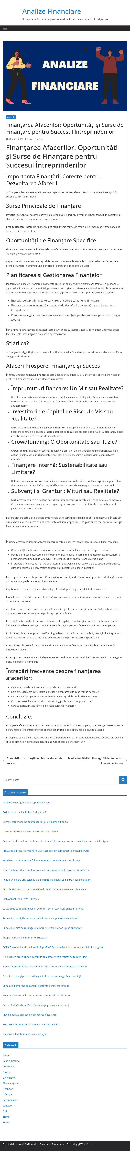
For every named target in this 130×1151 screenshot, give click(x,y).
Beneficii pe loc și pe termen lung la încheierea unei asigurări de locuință (42, 976)
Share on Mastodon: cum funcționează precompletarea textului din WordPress (46, 870)
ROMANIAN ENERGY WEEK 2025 (21, 899)
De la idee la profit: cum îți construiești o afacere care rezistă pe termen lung (44, 956)
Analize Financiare (51, 11)
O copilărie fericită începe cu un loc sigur (25, 1034)
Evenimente (9, 1077)
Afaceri (10, 117)
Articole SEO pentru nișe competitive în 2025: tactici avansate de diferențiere (44, 889)
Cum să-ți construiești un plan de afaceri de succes (34, 760)
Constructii (8, 1066)
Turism (6, 1122)
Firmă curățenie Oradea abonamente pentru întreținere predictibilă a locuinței (45, 966)
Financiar (8, 1088)
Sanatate (8, 1105)
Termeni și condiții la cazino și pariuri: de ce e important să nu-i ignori (40, 918)
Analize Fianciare (35, 139)
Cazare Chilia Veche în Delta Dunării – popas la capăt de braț (36, 1005)
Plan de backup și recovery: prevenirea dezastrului (30, 1014)
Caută (123, 780)
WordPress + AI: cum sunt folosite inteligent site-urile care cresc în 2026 (42, 860)
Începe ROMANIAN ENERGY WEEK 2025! (25, 937)
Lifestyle (7, 1094)
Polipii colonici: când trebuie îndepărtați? (24, 812)
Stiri (5, 1111)
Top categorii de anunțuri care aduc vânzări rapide (30, 1024)
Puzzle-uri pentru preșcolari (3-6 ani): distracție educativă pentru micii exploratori (46, 879)
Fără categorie (11, 1083)
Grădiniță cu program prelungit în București (26, 802)
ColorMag (72, 1144)
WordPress (86, 1144)
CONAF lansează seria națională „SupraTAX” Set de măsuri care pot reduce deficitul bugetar (53, 947)
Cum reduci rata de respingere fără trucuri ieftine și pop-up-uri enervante (42, 927)
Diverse (7, 1072)
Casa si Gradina (11, 1061)
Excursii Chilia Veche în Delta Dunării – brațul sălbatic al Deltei (36, 995)
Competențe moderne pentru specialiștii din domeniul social (35, 821)
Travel (6, 1116)
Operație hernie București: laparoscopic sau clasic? (30, 831)
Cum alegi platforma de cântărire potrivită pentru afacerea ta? (36, 985)
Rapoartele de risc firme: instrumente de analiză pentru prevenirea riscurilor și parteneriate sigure (56, 841)
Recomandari (10, 1100)
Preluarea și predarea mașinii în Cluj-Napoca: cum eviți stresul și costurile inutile (46, 850)
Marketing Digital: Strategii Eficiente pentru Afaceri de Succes (95, 760)
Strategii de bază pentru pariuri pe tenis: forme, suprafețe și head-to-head (43, 908)
